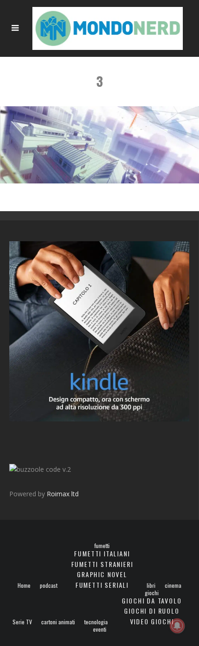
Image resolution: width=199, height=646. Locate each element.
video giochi (152, 621)
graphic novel (102, 574)
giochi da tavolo (151, 600)
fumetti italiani (102, 553)
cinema (173, 585)
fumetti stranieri (102, 564)
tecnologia (96, 622)
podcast (48, 585)
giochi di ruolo (151, 611)
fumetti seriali (102, 585)
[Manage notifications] (177, 625)
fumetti (102, 545)
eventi (99, 629)
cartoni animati (58, 622)
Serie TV (22, 622)
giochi (152, 593)
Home (24, 585)
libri (151, 585)
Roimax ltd (63, 493)
